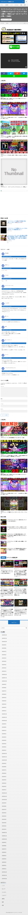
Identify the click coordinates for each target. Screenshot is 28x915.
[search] (26, 628)
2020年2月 (4, 865)
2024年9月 (4, 684)
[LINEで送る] (14, 76)
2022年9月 (4, 763)
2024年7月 (4, 690)
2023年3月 (4, 743)
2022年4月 (4, 779)
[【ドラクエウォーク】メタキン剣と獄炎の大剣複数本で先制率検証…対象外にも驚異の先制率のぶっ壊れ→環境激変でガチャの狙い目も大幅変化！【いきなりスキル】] (4, 238)
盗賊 (21, 4)
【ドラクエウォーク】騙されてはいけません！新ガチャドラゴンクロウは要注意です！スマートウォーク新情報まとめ (20, 592)
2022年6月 (4, 773)
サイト (2, 409)
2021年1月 (4, 829)
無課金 (9, 19)
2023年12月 (4, 714)
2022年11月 (4, 756)
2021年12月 (4, 793)
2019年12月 (4, 872)
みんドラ (3, 888)
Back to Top (14, 622)
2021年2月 (4, 825)
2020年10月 (4, 839)
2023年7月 (4, 730)
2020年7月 (4, 849)
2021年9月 (4, 802)
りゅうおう (16, 4)
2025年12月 (4, 634)
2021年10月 (4, 799)
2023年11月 (4, 717)
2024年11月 (4, 677)
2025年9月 (4, 644)
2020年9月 (4, 842)
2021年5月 (4, 816)
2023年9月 (4, 723)
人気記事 (6, 4)
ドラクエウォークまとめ (17, 912)
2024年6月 (4, 694)
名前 (1, 398)
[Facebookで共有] (4, 73)
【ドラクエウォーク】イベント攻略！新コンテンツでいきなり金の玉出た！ (7, 572)
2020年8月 (4, 845)
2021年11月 (4, 796)
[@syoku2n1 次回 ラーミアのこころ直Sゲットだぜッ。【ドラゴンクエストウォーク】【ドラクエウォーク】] (4, 529)
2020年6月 (4, 852)
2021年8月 (4, 806)
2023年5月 (4, 737)
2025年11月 (4, 638)
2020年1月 (4, 868)
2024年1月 (4, 710)
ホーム (2, 4)
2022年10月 (4, 760)
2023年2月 (4, 746)
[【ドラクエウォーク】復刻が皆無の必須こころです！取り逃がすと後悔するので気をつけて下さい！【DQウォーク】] (4, 536)
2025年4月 (4, 661)
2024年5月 (4, 697)
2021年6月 (4, 812)
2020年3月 (4, 862)
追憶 (25, 4)
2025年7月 (4, 651)
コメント (2, 386)
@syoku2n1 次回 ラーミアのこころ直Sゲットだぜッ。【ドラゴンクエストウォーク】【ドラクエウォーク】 (17, 528)
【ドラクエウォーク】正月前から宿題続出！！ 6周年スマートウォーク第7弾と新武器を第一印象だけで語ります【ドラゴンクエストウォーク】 (7, 592)
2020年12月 (4, 832)
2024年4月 (4, 700)
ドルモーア (4, 895)
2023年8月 (4, 727)
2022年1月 (4, 789)
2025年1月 (4, 671)
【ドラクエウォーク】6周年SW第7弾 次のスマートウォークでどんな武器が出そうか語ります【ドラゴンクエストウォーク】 (20, 612)
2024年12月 (4, 674)
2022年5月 (4, 776)
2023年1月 (4, 750)
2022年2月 (4, 786)
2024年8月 (4, 687)
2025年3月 (4, 664)
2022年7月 (4, 770)
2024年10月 (4, 681)
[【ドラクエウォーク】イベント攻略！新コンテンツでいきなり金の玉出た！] (4, 522)
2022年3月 (4, 783)
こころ (11, 4)
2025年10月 (4, 641)
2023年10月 (4, 720)
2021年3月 (4, 822)
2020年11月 (4, 835)
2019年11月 (4, 875)
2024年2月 (4, 707)
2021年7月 (4, 809)
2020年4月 (4, 858)
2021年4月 (4, 819)
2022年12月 (4, 753)
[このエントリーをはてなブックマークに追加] (24, 73)
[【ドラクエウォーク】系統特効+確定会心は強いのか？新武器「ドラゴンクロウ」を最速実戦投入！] (4, 551)
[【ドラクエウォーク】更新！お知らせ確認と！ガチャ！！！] (4, 544)
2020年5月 (4, 855)
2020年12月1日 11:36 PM (6, 256)
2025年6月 (4, 654)
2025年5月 (4, 658)
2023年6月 (4, 733)
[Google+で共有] (17, 73)
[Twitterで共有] (10, 73)
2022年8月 (4, 766)
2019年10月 (4, 878)
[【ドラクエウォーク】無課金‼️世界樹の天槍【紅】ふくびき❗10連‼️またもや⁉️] (4, 223)
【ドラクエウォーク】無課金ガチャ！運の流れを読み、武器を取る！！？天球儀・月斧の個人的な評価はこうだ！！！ (20, 573)
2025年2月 (4, 667)
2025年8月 (4, 648)
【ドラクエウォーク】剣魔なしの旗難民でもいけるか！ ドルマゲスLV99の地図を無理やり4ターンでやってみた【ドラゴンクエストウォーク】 (7, 613)
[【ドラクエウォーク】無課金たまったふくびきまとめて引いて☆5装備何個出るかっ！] (4, 230)
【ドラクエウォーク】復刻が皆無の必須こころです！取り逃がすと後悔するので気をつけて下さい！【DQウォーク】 (17, 535)
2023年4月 (4, 740)
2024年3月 (4, 704)
